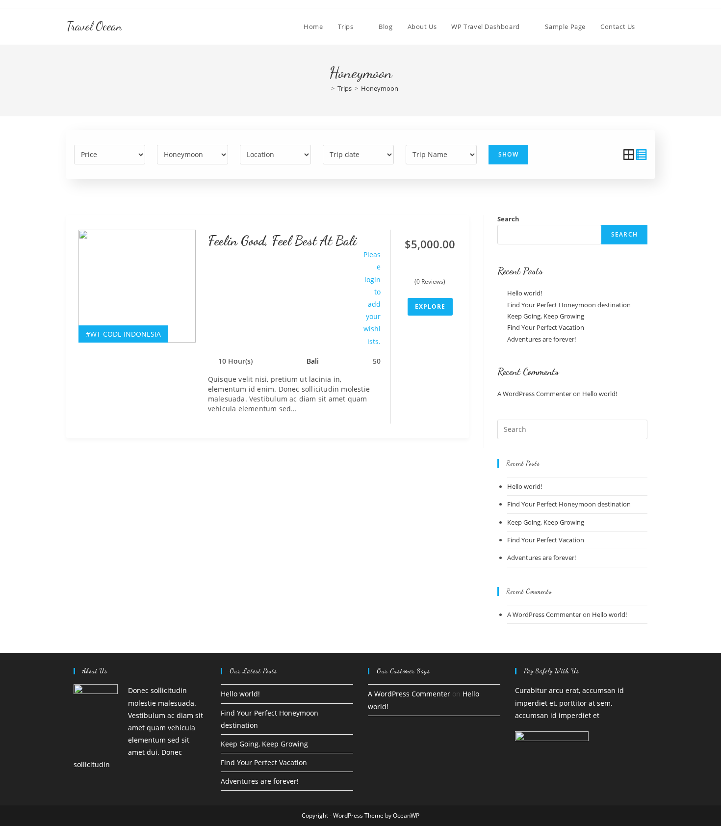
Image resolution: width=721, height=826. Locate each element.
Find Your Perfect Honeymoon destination (569, 304)
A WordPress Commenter (534, 393)
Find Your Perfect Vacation (545, 327)
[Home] (325, 88)
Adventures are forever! (541, 339)
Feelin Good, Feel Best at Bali (282, 240)
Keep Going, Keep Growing (545, 316)
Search (508, 218)
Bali (313, 361)
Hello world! (524, 293)
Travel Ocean (94, 26)
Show (508, 154)
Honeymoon (379, 88)
